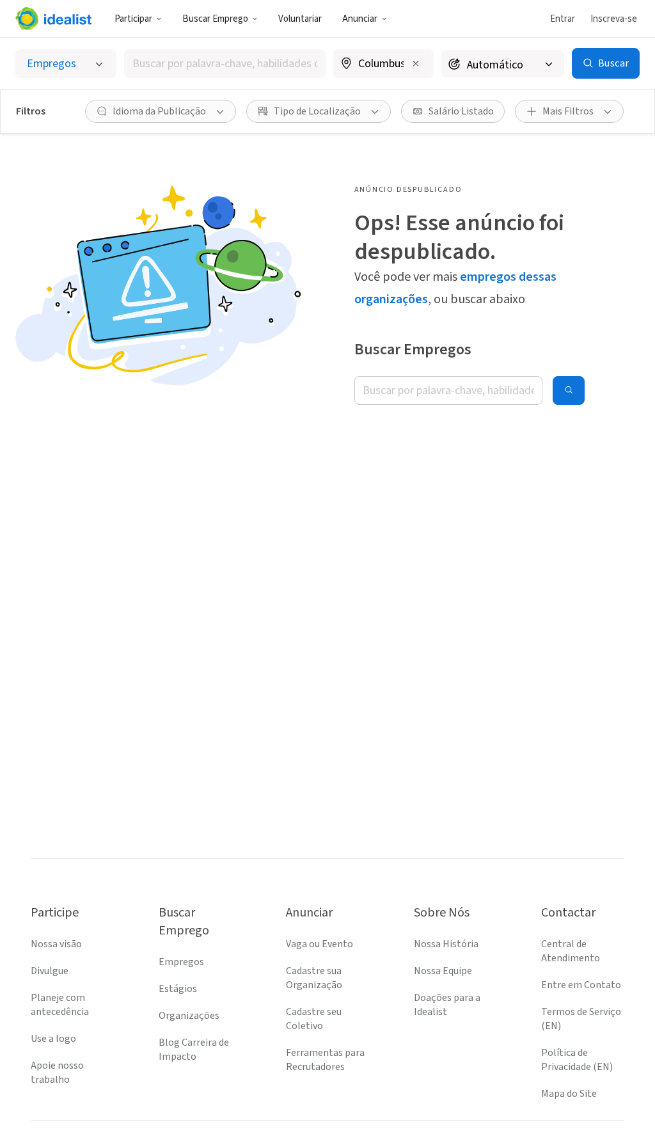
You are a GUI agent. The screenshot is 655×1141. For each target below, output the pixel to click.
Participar (133, 19)
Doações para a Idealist (447, 1005)
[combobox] (225, 63)
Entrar (562, 19)
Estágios (178, 989)
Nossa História (446, 944)
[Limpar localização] (415, 63)
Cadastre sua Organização (314, 978)
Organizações (189, 1016)
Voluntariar (300, 19)
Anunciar (359, 19)
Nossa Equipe (443, 971)
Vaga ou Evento (319, 944)
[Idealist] (53, 18)
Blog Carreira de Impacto (194, 1049)
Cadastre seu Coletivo (314, 1019)
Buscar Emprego (215, 19)
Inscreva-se (613, 19)
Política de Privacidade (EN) (577, 1060)
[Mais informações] (383, 64)
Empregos (181, 962)
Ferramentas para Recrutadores (325, 1060)
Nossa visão (56, 944)
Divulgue (49, 971)
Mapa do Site (569, 1094)
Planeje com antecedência (60, 1005)
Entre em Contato (581, 985)
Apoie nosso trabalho (57, 1072)
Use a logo (53, 1039)
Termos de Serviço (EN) (581, 1019)
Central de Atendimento (570, 951)
